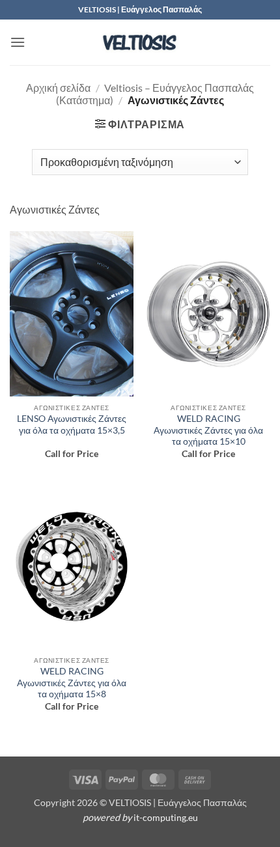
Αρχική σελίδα (58, 87)
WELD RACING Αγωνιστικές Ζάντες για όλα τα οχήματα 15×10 (208, 430)
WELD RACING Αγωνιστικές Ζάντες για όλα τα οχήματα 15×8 (71, 682)
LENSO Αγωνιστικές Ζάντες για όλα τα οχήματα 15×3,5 (71, 424)
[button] (17, 42)
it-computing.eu (165, 817)
